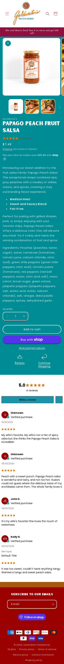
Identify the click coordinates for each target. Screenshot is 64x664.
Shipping (7, 149)
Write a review (27, 399)
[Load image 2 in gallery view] (32, 106)
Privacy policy (26, 649)
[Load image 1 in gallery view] (16, 106)
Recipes (20, 363)
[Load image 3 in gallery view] (48, 106)
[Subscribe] (53, 604)
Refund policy (20, 654)
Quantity (8, 309)
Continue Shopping (44, 364)
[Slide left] (4, 107)
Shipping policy (33, 660)
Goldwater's (30, 644)
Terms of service (47, 649)
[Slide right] (60, 107)
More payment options (32, 348)
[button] (7, 14)
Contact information (43, 654)
